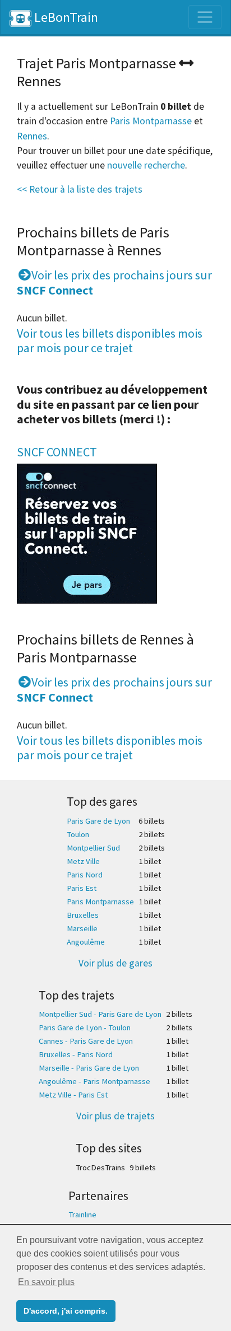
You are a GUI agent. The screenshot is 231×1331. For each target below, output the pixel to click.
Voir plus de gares (115, 963)
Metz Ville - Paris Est (73, 1095)
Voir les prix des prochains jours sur (114, 282)
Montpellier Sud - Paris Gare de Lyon (100, 1014)
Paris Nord (85, 875)
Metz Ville (83, 861)
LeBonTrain (64, 17)
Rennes (32, 136)
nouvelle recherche (146, 165)
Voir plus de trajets (115, 1116)
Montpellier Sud (93, 848)
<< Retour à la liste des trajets (79, 189)
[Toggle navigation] (204, 17)
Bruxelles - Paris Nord (76, 1054)
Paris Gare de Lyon (98, 821)
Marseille (82, 928)
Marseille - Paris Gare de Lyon (89, 1068)
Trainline (82, 1214)
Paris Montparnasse (151, 121)
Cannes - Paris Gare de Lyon (86, 1041)
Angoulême (86, 942)
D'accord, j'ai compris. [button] (66, 1310)
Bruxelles (83, 915)
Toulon (78, 834)
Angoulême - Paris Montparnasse (94, 1081)
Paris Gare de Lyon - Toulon (85, 1027)
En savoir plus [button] (46, 1282)
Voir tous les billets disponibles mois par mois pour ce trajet (109, 340)
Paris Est (81, 888)
